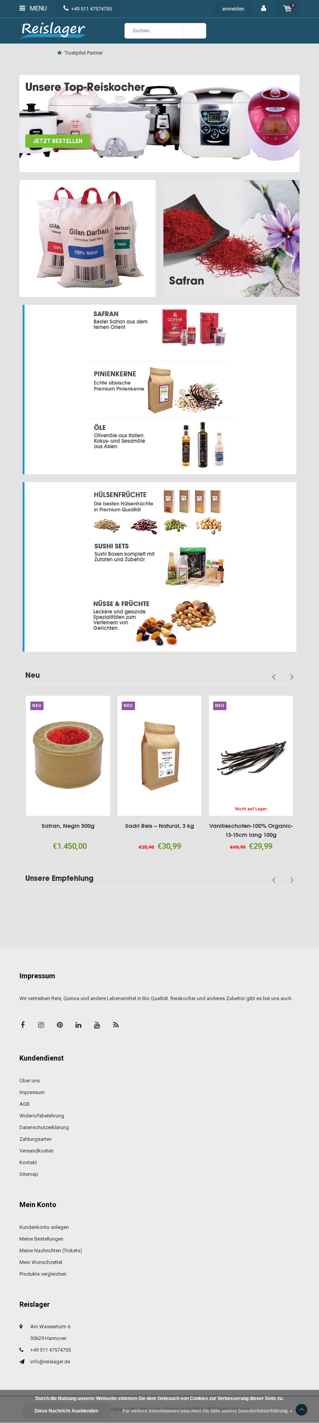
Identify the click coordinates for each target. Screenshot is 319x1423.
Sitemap (28, 1174)
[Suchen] (194, 31)
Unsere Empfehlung (59, 878)
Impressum (32, 1092)
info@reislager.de (50, 1362)
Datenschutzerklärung (44, 1127)
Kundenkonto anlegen (44, 1227)
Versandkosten (36, 1151)
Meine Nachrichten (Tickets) (50, 1250)
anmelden (233, 9)
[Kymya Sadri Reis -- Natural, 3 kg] (132, 756)
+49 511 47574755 (91, 9)
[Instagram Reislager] (41, 1025)
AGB (24, 1104)
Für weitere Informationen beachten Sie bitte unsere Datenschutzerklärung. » (208, 1411)
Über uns (29, 1081)
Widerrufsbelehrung (41, 1116)
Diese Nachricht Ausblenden (66, 1411)
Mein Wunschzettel (40, 1262)
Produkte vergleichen (43, 1274)
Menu (37, 8)
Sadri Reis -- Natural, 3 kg (132, 825)
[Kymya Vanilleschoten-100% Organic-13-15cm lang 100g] (224, 756)
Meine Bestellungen (41, 1239)
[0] (287, 9)
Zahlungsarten (35, 1139)
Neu (32, 675)
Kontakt (242, 53)
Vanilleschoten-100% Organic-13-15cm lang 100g (223, 830)
